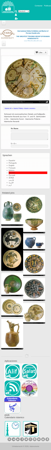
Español (12, 160)
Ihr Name (14, 128)
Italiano (11, 170)
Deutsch (12, 173)
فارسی (11, 180)
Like (42, 52)
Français (12, 168)
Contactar (38, 6)
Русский (12, 175)
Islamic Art (8, 108)
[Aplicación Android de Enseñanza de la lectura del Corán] (12, 371)
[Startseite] (8, 7)
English (11, 165)
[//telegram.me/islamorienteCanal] (13, 439)
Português (13, 163)
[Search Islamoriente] (16, 12)
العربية (11, 183)
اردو (10, 185)
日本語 (11, 178)
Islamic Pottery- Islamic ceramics (24, 108)
